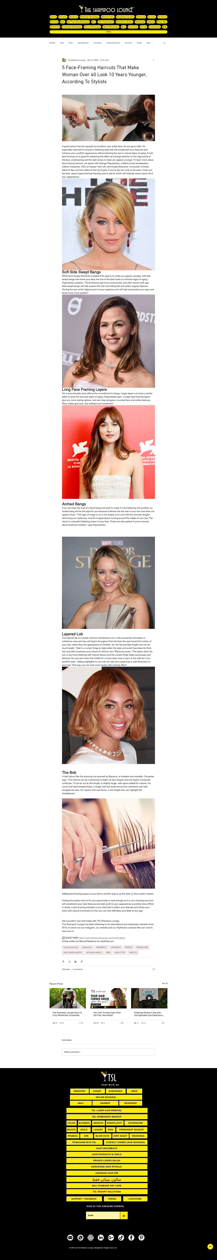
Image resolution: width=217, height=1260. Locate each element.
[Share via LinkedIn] (75, 961)
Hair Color (128, 43)
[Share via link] (81, 961)
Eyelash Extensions (113, 43)
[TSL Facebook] (131, 1237)
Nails (62, 43)
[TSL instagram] (90, 1237)
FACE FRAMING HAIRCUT (73, 953)
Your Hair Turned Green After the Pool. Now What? (107, 1014)
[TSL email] (70, 1237)
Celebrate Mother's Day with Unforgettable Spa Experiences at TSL (149, 1014)
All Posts (52, 43)
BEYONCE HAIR (142, 947)
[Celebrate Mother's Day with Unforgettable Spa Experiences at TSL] (149, 998)
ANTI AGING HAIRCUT (94, 953)
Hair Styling (97, 43)
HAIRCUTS (133, 953)
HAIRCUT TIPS (120, 953)
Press (71, 43)
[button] (164, 43)
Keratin (139, 43)
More (148, 43)
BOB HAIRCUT (101, 947)
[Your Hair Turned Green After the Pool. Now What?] (108, 998)
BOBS (108, 953)
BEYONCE (128, 947)
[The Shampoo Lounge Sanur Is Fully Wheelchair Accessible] (68, 998)
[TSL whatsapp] (80, 1237)
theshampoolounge (71, 947)
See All (165, 983)
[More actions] (153, 60)
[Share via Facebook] (63, 961)
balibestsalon (87, 947)
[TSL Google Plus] (111, 1237)
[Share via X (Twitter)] (69, 961)
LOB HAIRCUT (116, 947)
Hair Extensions (83, 43)
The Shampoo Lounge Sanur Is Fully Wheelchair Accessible (67, 1014)
